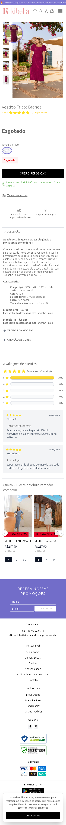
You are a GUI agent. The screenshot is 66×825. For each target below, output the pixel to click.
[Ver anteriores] (5, 533)
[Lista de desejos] (35, 11)
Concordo (33, 815)
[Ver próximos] (60, 533)
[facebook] (30, 727)
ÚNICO (7, 150)
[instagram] (36, 727)
